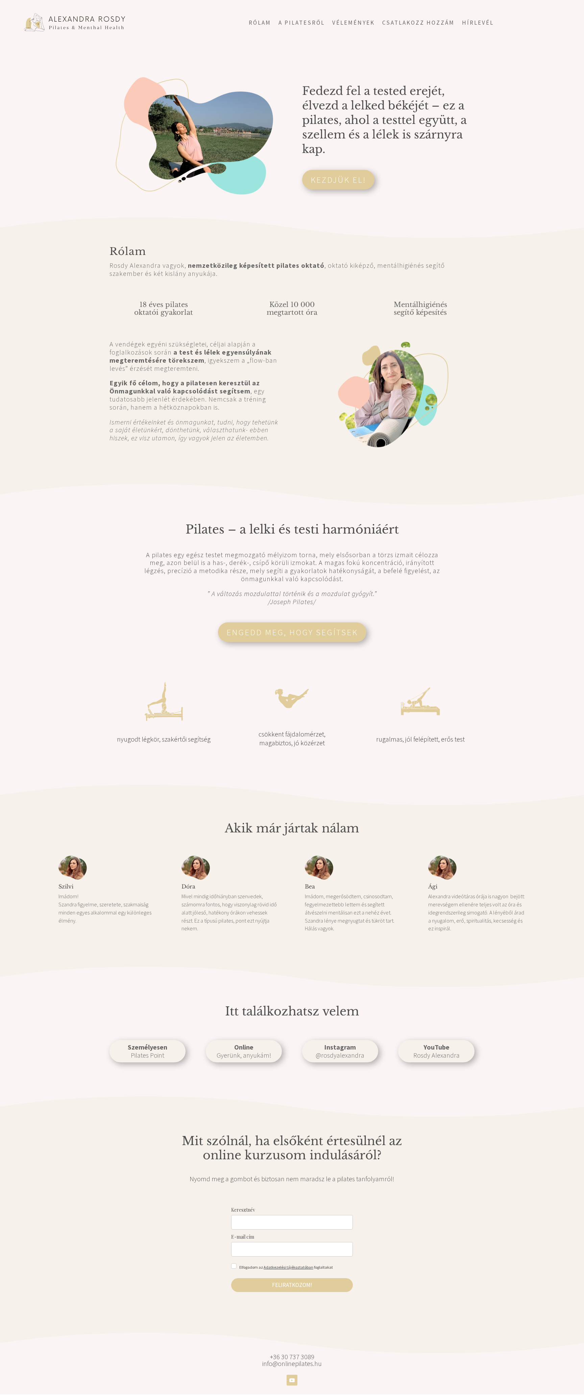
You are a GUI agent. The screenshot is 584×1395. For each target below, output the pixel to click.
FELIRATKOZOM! (292, 1285)
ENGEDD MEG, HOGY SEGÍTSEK (292, 632)
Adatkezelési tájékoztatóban (288, 1267)
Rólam (260, 23)
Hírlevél (478, 23)
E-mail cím (242, 1237)
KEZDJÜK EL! (338, 179)
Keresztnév (243, 1210)
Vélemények (353, 23)
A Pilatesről (301, 23)
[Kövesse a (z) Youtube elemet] (292, 1380)
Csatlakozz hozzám (418, 23)
